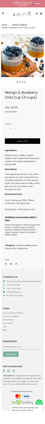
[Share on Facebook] (6, 263)
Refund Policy (8, 320)
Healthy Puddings (19, 24)
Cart (4, 326)
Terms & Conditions (11, 316)
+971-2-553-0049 (13, 288)
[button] (17, 82)
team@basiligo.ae (14, 292)
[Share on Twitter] (11, 263)
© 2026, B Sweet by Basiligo (21, 391)
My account (7, 323)
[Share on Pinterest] (16, 263)
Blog (5, 330)
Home (4, 24)
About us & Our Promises (13, 313)
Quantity (8, 124)
